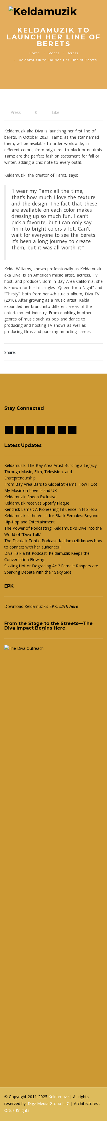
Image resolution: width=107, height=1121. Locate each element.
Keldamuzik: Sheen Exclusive (30, 496)
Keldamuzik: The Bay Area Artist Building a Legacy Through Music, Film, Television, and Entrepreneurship (50, 472)
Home (34, 53)
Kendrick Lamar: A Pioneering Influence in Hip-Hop (50, 509)
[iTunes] (62, 430)
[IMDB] (41, 430)
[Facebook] (9, 430)
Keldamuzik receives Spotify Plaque (36, 503)
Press (73, 53)
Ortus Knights (16, 1110)
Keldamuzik (59, 1096)
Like (55, 112)
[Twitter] (30, 430)
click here (68, 606)
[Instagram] (19, 430)
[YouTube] (72, 430)
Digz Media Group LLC (49, 1103)
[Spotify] (51, 430)
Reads (54, 53)
